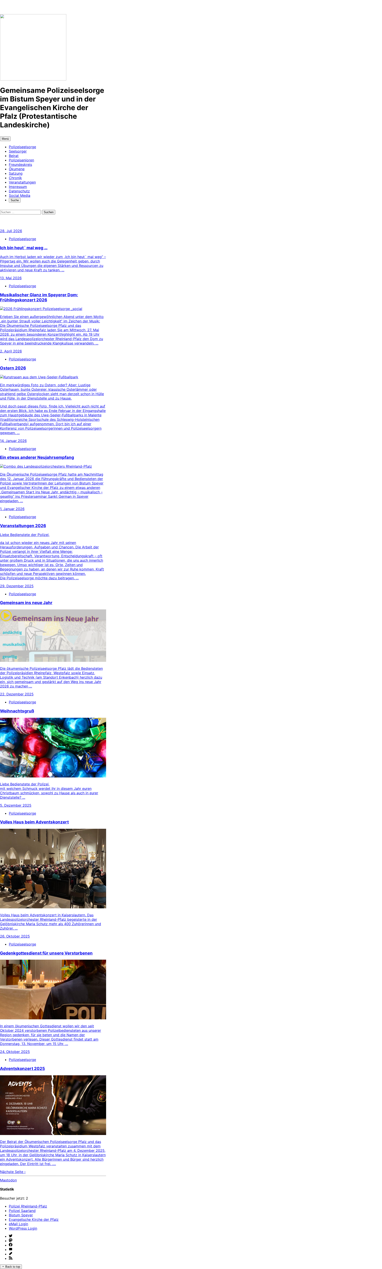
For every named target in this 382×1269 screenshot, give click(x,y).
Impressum (18, 186)
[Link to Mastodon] (57, 1240)
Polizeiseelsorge (22, 147)
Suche (16, 200)
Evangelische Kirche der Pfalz (34, 1219)
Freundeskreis (20, 164)
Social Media (19, 195)
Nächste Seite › (13, 1171)
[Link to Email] (57, 1249)
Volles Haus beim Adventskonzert (34, 822)
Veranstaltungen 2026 (23, 525)
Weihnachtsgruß (17, 711)
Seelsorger (18, 151)
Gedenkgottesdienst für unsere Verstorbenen (46, 953)
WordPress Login (23, 1228)
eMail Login (18, 1224)
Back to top (12, 1266)
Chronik (15, 178)
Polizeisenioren (21, 160)
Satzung (16, 173)
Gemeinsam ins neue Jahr (26, 602)
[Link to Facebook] (57, 1245)
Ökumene (17, 169)
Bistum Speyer (21, 1215)
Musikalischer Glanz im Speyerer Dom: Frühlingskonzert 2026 (39, 297)
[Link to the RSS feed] (57, 1258)
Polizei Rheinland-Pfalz (28, 1206)
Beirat (14, 155)
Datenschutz (19, 191)
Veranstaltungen (22, 182)
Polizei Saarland (22, 1210)
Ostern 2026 (13, 368)
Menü (5, 138)
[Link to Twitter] (57, 1236)
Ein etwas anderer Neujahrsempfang (37, 457)
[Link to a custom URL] (57, 1254)
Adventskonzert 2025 (22, 1068)
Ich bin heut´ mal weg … (24, 247)
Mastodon (8, 1180)
